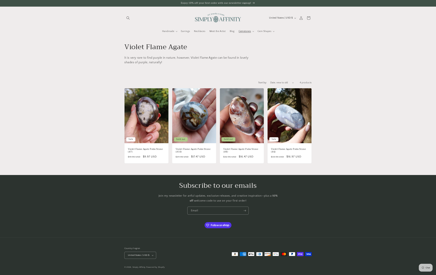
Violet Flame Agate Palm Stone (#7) (145, 150)
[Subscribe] (244, 211)
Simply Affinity (139, 267)
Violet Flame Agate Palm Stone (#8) (240, 150)
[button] (128, 18)
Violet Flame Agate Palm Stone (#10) (193, 150)
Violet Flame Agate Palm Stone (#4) (288, 150)
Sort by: (262, 82)
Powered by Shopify (155, 267)
